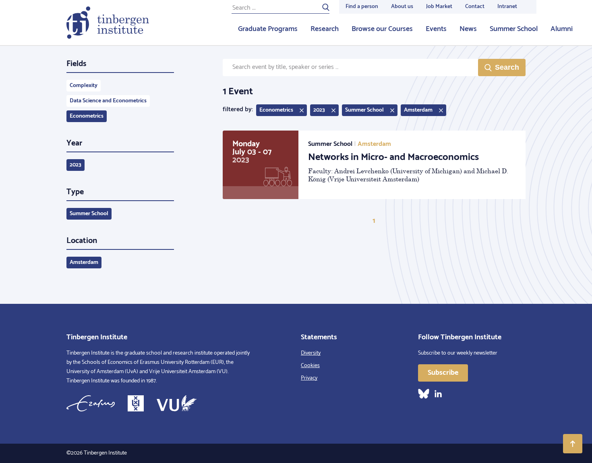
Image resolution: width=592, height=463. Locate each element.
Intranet (507, 6)
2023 (75, 165)
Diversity (311, 353)
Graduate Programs (268, 29)
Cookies (310, 365)
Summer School (514, 29)
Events (436, 29)
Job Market (439, 6)
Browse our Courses (382, 29)
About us (402, 6)
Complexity (83, 85)
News (468, 29)
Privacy (309, 378)
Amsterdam (84, 262)
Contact (474, 6)
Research (324, 29)
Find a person (362, 6)
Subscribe (443, 373)
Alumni (562, 29)
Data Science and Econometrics (108, 101)
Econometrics (86, 116)
